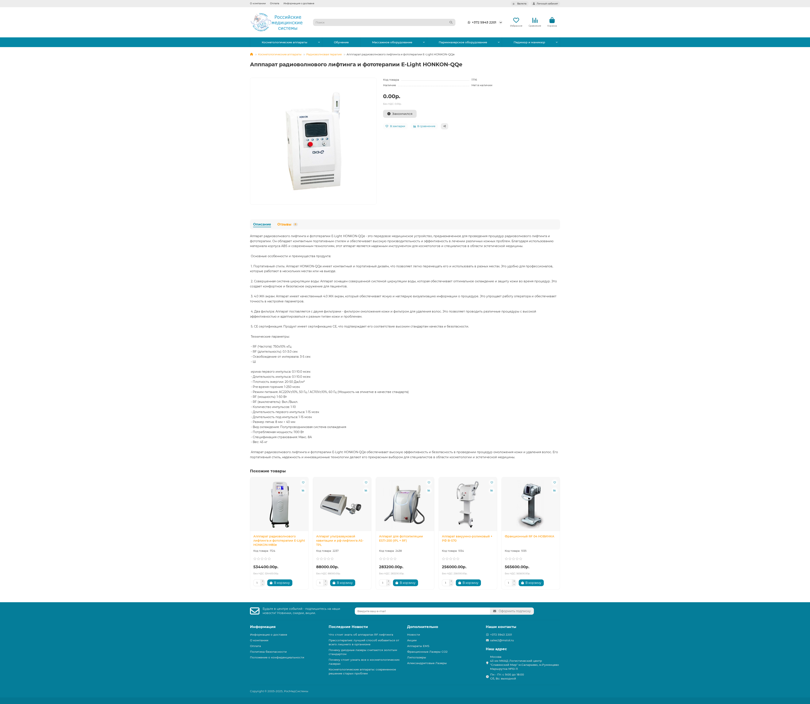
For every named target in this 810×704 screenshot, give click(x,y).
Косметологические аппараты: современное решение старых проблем (362, 671)
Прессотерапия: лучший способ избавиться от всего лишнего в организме (364, 642)
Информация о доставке (299, 3)
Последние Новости (348, 627)
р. (519, 3)
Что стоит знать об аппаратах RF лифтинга (361, 634)
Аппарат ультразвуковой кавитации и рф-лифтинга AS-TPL (339, 540)
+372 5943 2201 (484, 22)
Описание (262, 224)
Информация (263, 627)
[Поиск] (451, 22)
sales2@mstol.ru (502, 640)
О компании (258, 3)
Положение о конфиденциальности (277, 657)
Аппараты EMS (418, 646)
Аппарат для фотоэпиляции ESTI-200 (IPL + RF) (401, 538)
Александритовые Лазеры (427, 663)
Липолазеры (416, 657)
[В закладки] (303, 482)
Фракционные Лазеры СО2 (427, 651)
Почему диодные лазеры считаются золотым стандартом (363, 652)
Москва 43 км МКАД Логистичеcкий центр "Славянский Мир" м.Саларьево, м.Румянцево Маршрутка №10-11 (524, 662)
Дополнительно (422, 627)
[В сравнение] (303, 490)
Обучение (341, 42)
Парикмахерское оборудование (463, 42)
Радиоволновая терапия (324, 54)
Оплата (274, 3)
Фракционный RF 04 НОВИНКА (529, 536)
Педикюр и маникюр (529, 42)
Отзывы (286, 224)
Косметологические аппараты (284, 42)
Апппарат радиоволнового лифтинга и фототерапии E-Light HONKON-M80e (279, 540)
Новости (413, 634)
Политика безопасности (268, 651)
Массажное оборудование (392, 42)
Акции (412, 640)
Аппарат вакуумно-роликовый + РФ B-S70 (467, 538)
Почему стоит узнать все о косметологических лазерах (364, 661)
